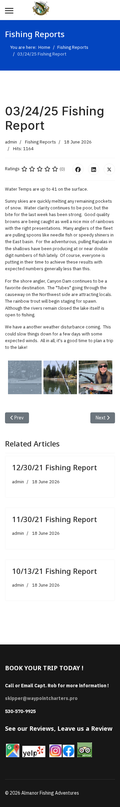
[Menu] (9, 10)
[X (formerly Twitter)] (109, 169)
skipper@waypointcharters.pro (41, 698)
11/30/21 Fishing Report (54, 519)
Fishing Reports (40, 142)
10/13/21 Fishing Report (54, 571)
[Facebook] (78, 169)
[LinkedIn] (93, 169)
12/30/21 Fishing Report (54, 467)
